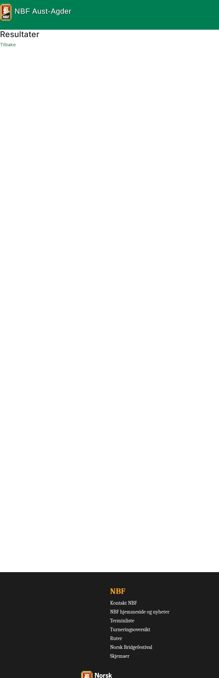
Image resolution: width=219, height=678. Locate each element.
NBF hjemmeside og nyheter (139, 612)
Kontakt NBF (123, 603)
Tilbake (8, 44)
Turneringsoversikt (130, 630)
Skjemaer (119, 656)
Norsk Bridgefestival (131, 647)
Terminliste (122, 621)
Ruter (116, 638)
